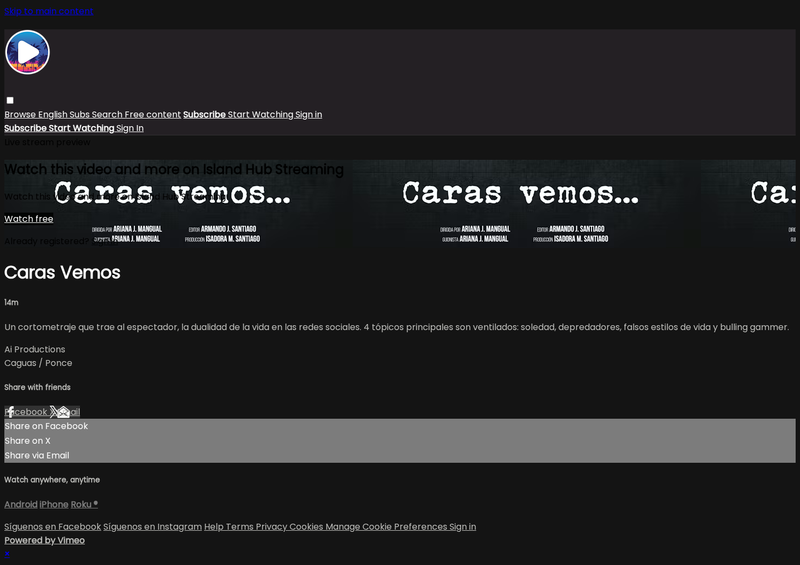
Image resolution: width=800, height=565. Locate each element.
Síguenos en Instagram (152, 526)
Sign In (130, 128)
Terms (241, 526)
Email (68, 412)
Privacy (273, 526)
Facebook (27, 412)
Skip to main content (49, 11)
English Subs (65, 114)
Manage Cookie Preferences (387, 526)
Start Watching (262, 114)
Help (215, 526)
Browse (21, 114)
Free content (153, 114)
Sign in (309, 114)
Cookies (307, 526)
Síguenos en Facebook (52, 526)
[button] (10, 100)
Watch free (28, 219)
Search (108, 114)
